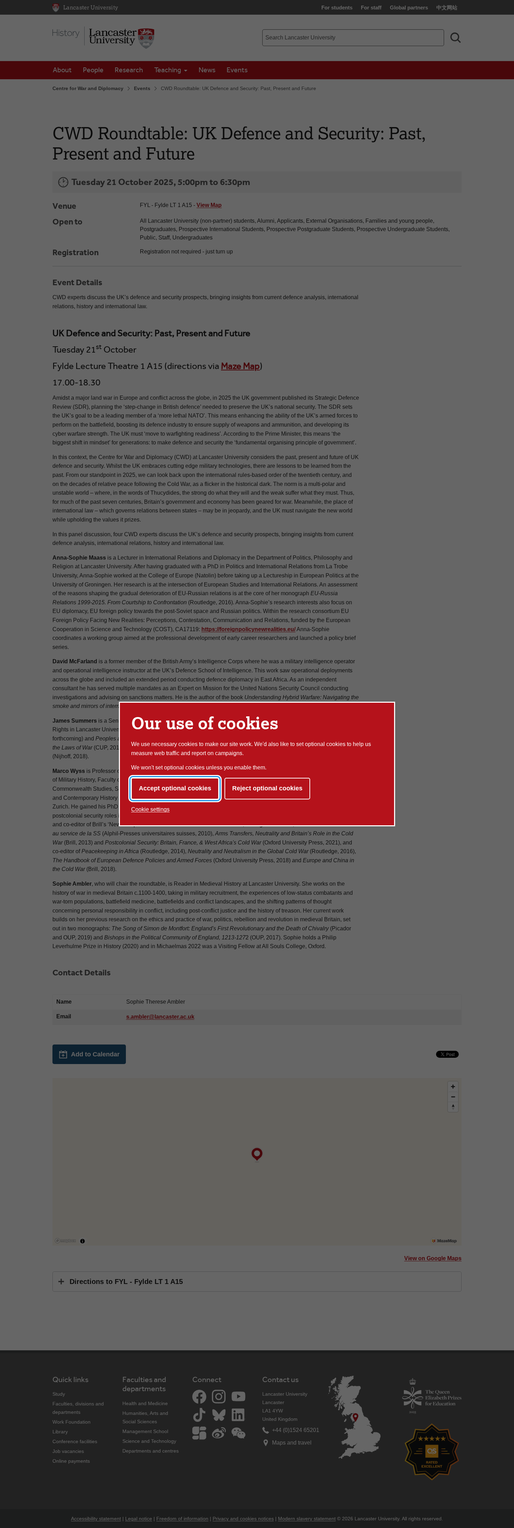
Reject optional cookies (267, 788)
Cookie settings (150, 809)
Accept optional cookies (175, 788)
